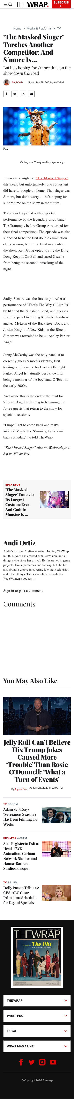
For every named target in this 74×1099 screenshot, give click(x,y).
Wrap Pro (15, 1015)
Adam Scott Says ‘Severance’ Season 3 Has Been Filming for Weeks (20, 817)
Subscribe (61, 4)
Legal (12, 1031)
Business (9, 838)
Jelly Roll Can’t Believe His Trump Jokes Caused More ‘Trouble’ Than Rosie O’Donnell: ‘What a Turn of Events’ (37, 760)
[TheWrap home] (32, 4)
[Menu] (7, 4)
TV (59, 28)
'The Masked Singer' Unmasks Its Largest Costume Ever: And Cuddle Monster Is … (20, 502)
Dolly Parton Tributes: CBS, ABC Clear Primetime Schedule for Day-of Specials (21, 895)
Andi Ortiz (17, 82)
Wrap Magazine (20, 1046)
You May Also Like (30, 680)
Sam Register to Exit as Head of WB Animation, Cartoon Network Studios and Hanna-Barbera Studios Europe (21, 856)
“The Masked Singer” (52, 177)
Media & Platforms (39, 28)
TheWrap (15, 1000)
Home (17, 28)
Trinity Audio (41, 162)
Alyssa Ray (21, 789)
